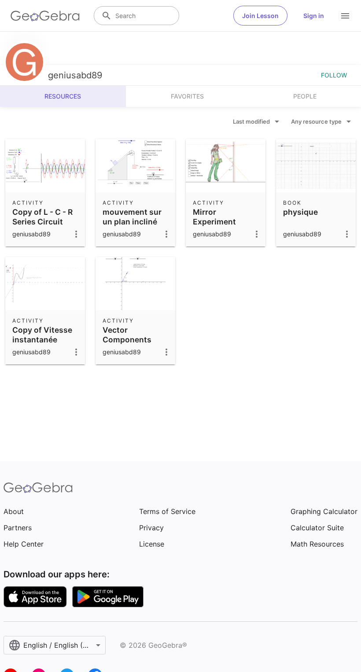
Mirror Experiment (214, 216)
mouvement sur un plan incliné (132, 216)
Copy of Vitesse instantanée (42, 334)
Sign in (313, 15)
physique (300, 212)
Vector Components (127, 334)
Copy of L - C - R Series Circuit (42, 216)
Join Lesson (260, 15)
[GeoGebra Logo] (45, 16)
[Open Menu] (345, 16)
